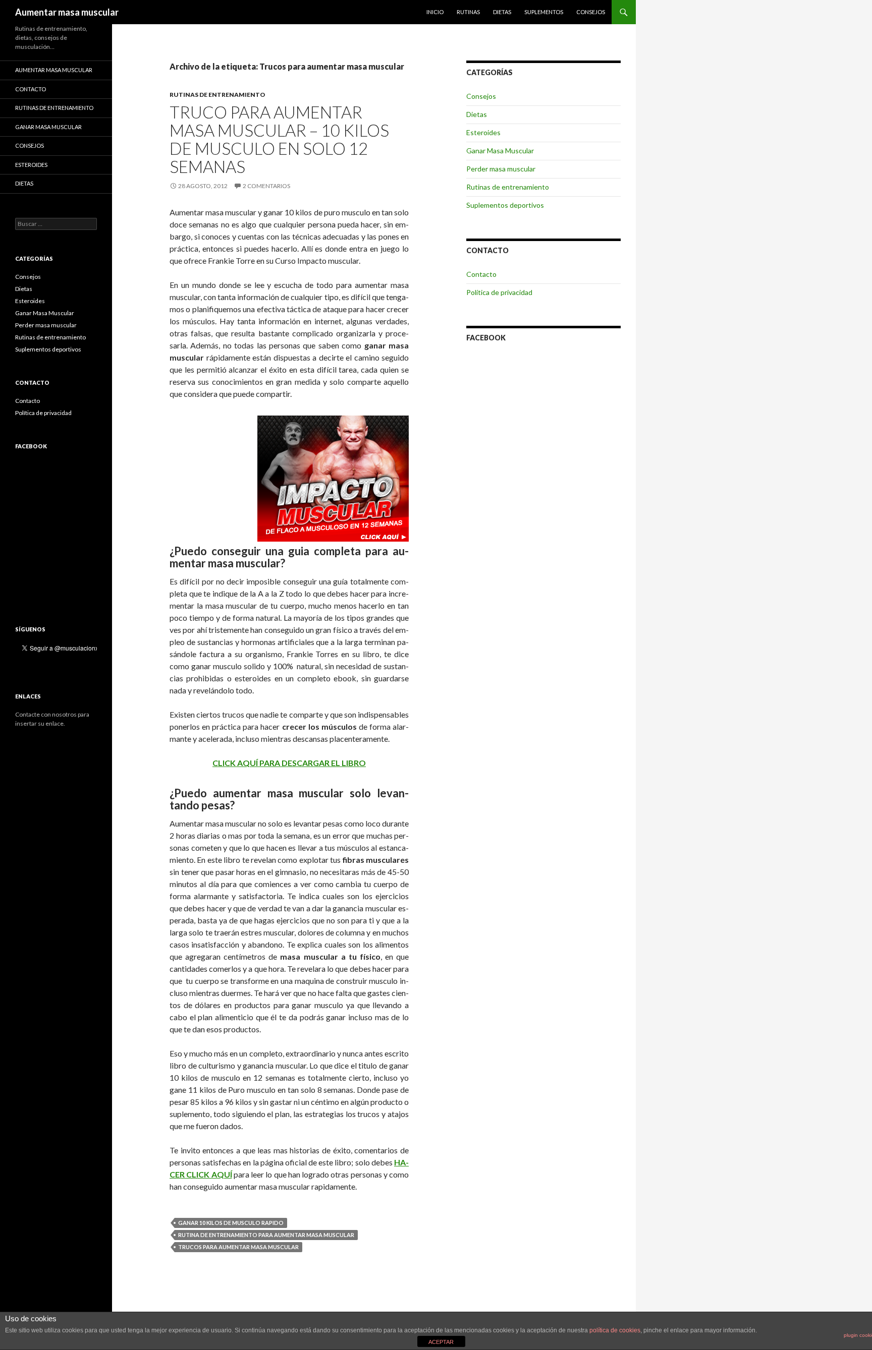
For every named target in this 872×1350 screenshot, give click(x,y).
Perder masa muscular (500, 168)
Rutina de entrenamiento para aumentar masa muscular (266, 1234)
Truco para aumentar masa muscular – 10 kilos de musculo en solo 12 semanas (279, 139)
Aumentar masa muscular (67, 12)
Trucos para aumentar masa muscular (238, 1247)
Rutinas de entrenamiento (217, 94)
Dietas (502, 12)
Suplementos (543, 12)
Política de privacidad (499, 292)
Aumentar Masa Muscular (53, 70)
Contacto (481, 274)
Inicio (435, 12)
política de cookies (614, 1330)
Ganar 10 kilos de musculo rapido (231, 1222)
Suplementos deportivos (505, 205)
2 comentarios (266, 186)
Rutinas (468, 12)
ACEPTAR (441, 1342)
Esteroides (483, 132)
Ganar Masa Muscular (500, 150)
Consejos (590, 12)
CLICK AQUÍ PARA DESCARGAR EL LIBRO (289, 763)
